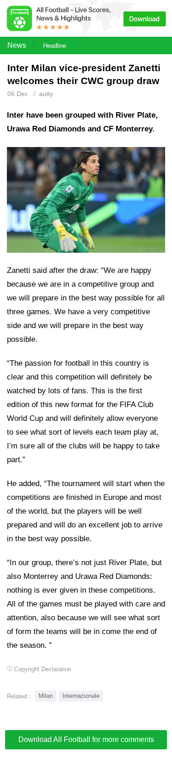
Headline (54, 45)
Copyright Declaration (42, 669)
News (16, 45)
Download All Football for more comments (86, 739)
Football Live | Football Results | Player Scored (96, 771)
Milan (46, 695)
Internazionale (81, 695)
